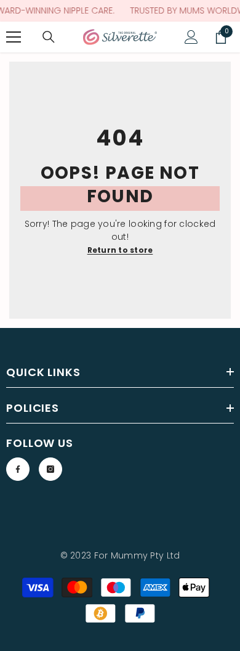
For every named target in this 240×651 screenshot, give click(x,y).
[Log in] (191, 37)
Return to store (120, 250)
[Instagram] (50, 469)
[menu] (13, 37)
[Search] (48, 37)
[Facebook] (18, 469)
